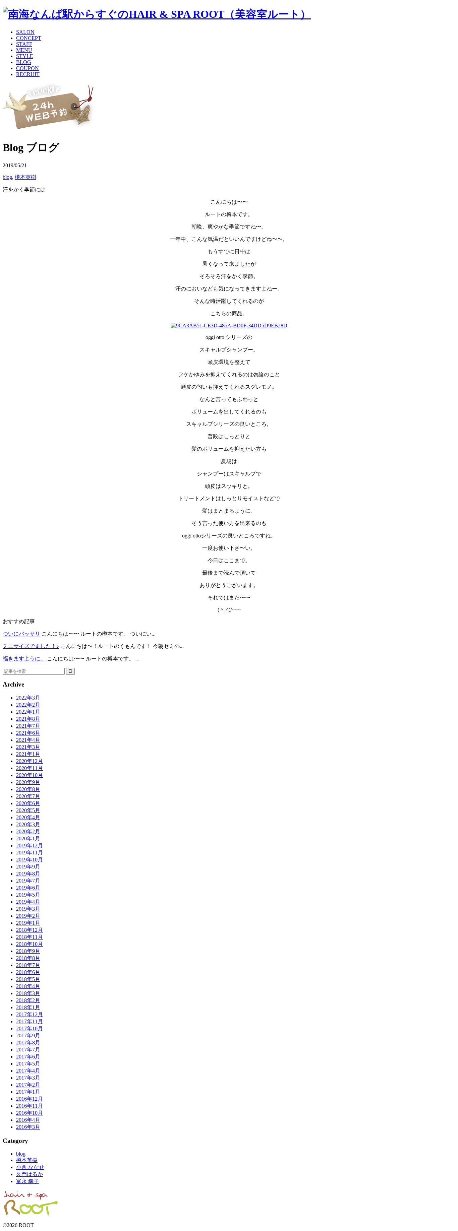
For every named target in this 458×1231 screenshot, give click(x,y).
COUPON (27, 68)
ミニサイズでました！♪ (31, 646)
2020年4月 (28, 817)
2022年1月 (28, 712)
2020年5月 (28, 810)
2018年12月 (29, 930)
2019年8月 (28, 874)
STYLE (24, 56)
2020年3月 (28, 824)
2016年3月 (28, 1127)
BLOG (23, 62)
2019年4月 (28, 902)
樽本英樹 (25, 177)
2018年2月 (28, 1000)
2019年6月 (28, 888)
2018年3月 (28, 993)
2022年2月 (28, 705)
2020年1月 (28, 838)
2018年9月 (28, 951)
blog (7, 177)
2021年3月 (28, 747)
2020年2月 (28, 831)
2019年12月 (29, 845)
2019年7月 (28, 881)
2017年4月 (28, 1071)
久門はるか (29, 1174)
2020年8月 (28, 789)
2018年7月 (28, 965)
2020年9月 (28, 782)
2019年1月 (28, 923)
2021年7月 (28, 726)
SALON (25, 32)
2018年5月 (28, 979)
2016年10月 (29, 1113)
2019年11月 (29, 852)
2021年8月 (28, 719)
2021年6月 (28, 733)
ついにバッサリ (21, 634)
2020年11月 (29, 768)
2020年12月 (29, 761)
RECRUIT (28, 74)
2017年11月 (29, 1021)
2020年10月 (29, 775)
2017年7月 (28, 1049)
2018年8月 (28, 958)
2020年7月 (28, 796)
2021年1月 (28, 754)
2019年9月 (28, 866)
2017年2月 (28, 1085)
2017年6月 (28, 1056)
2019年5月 (28, 895)
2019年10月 (29, 859)
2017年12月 (29, 1014)
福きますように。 (24, 658)
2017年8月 (28, 1042)
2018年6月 (28, 972)
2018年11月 (29, 937)
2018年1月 (28, 1007)
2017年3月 (28, 1078)
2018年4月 (28, 986)
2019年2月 (28, 916)
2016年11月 (29, 1106)
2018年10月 (29, 944)
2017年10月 (29, 1028)
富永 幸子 (27, 1181)
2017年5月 (28, 1063)
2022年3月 (28, 698)
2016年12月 (29, 1099)
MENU (24, 50)
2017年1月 (28, 1092)
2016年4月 (28, 1120)
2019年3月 (28, 909)
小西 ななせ (30, 1167)
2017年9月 (28, 1035)
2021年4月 (28, 740)
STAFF (24, 44)
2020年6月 (28, 803)
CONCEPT (28, 38)
